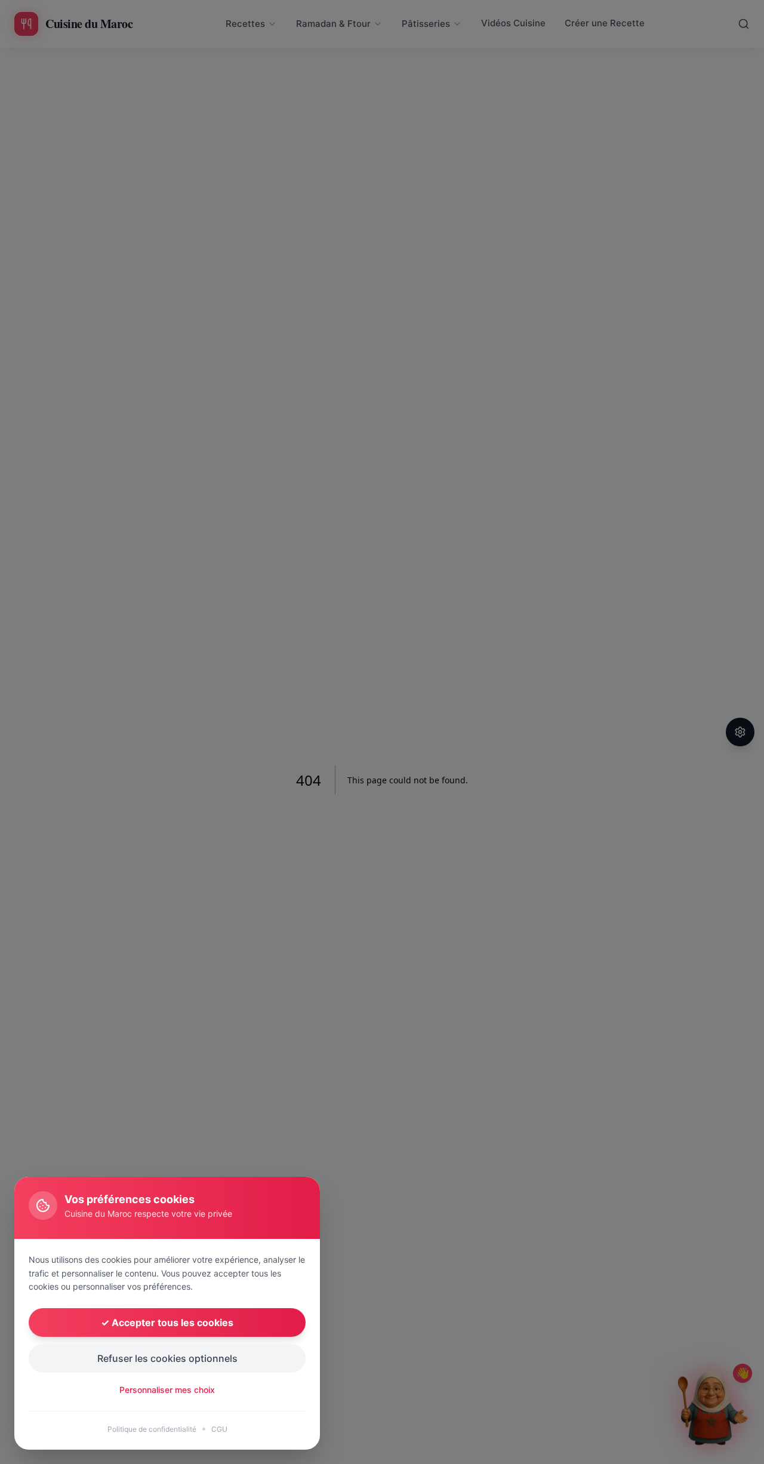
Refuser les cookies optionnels (167, 1358)
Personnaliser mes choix (167, 1390)
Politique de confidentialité (151, 1429)
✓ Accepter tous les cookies (167, 1322)
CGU (219, 1429)
